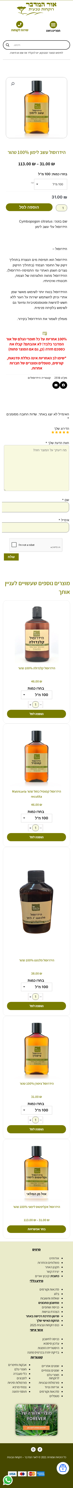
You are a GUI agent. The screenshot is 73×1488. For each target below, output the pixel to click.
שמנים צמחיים (50, 1370)
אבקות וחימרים (17, 1365)
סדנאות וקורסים (49, 1289)
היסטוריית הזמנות (48, 1348)
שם (65, 500)
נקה (32, 182)
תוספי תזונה (19, 1391)
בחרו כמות (59, 174)
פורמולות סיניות (17, 1382)
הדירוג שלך (61, 428)
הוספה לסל (29, 207)
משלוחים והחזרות (48, 1262)
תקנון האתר (52, 1267)
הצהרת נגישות (50, 1311)
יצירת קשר (52, 1271)
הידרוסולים (34, 377)
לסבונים (22, 1378)
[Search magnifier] (7, 45)
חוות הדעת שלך (57, 443)
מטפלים (54, 1396)
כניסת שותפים (50, 1307)
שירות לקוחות (19, 30)
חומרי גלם (20, 1369)
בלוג (56, 1294)
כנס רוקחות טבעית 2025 (44, 1325)
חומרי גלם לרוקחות (53, 1376)
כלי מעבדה (20, 1374)
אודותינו (54, 1258)
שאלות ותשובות (49, 1298)
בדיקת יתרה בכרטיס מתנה (43, 1352)
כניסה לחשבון (50, 1339)
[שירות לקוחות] (19, 24)
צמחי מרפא (19, 1387)
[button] (53, 25)
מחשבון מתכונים (48, 1303)
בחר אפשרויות (37, 1229)
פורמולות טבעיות (49, 1382)
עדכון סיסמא (51, 1343)
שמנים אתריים (50, 1366)
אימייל (64, 520)
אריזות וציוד (52, 1387)
